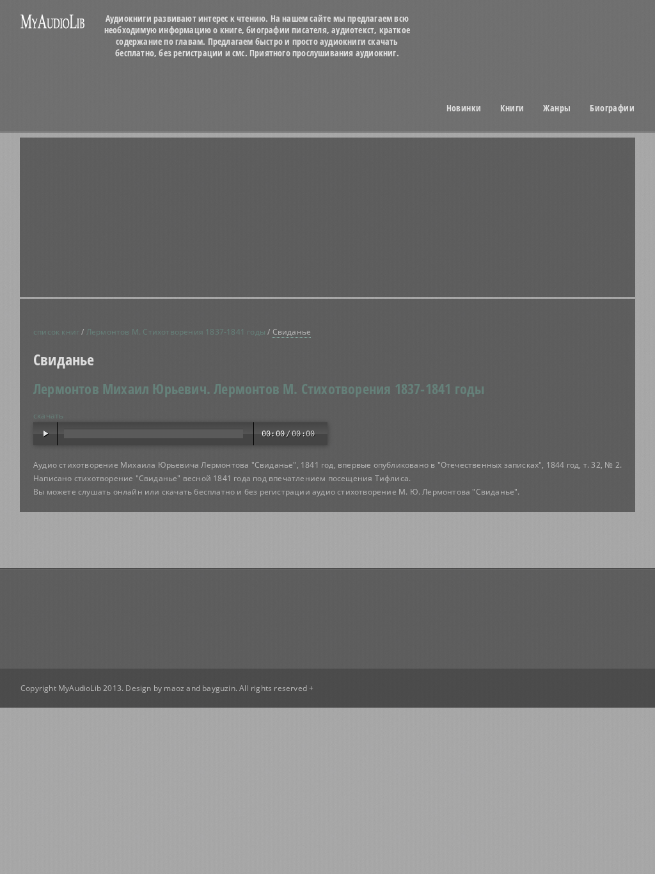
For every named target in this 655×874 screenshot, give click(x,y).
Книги (512, 108)
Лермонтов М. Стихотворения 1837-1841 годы (175, 331)
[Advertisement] (135, 183)
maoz (174, 688)
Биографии (612, 108)
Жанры (557, 108)
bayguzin (218, 688)
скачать (48, 415)
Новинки (464, 108)
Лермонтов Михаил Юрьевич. (121, 388)
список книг (56, 331)
